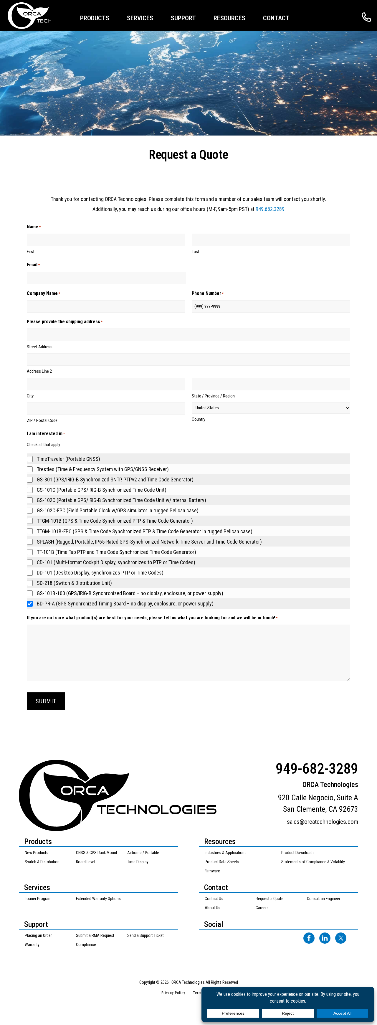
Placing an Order (38, 935)
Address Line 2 (39, 371)
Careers (262, 907)
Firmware (212, 871)
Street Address (39, 346)
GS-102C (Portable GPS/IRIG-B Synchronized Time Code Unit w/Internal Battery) (121, 500)
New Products (36, 852)
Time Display (137, 861)
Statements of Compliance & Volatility (313, 861)
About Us (212, 907)
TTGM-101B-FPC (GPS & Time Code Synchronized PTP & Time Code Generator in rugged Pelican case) (144, 531)
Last (195, 251)
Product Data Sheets (222, 861)
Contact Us (214, 898)
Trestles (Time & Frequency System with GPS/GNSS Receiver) (103, 469)
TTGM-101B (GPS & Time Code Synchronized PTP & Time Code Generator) (115, 521)
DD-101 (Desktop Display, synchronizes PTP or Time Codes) (100, 573)
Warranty (32, 944)
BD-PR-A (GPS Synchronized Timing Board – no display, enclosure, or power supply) (125, 603)
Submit (46, 701)
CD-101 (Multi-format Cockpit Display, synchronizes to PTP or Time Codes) (116, 562)
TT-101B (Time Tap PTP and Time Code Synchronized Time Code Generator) (116, 552)
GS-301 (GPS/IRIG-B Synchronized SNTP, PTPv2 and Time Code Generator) (115, 479)
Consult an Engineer (323, 898)
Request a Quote (269, 898)
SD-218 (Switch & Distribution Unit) (74, 583)
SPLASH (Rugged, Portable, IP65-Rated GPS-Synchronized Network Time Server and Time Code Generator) (149, 542)
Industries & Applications (226, 852)
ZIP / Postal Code (42, 420)
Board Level (85, 861)
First (30, 251)
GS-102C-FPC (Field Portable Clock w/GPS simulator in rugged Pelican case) (118, 510)
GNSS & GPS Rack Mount (96, 852)
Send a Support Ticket (145, 935)
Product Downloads (298, 852)
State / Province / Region (213, 396)
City (30, 396)
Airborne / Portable (143, 852)
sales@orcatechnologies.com (322, 821)
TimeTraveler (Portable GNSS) (68, 459)
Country (198, 419)
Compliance (86, 944)
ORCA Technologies (37, 15)
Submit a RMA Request (95, 935)
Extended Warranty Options (98, 898)
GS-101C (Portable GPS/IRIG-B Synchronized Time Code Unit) (101, 490)
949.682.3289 (270, 209)
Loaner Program (38, 898)
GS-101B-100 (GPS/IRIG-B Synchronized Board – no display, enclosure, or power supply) (130, 593)
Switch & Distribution (42, 861)
